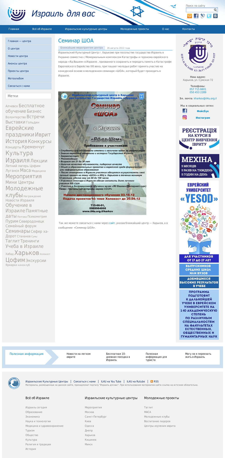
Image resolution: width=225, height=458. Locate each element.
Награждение (32, 196)
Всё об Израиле (42, 29)
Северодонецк (31, 221)
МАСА (147, 412)
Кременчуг (33, 146)
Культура (31, 439)
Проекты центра (18, 71)
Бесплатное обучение (25, 108)
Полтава (22, 216)
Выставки (15, 122)
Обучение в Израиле (18, 207)
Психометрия (37, 216)
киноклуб (24, 265)
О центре (14, 48)
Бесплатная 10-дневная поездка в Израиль (118, 357)
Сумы (34, 236)
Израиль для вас (48, 12)
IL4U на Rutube (136, 381)
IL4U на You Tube (111, 381)
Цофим (15, 259)
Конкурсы (39, 141)
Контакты (188, 29)
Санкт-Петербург (96, 416)
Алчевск (11, 106)
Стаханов (24, 236)
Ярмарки (11, 265)
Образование (33, 412)
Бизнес (34, 111)
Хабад (9, 254)
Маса (25, 170)
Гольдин (32, 122)
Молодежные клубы (157, 416)
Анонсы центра (17, 63)
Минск (89, 444)
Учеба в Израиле (24, 246)
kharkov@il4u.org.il (205, 98)
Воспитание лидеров (157, 421)
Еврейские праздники (19, 131)
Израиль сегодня (36, 407)
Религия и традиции (38, 444)
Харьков (26, 252)
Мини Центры (19, 182)
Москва (89, 412)
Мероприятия (23, 176)
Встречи (35, 116)
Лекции (38, 161)
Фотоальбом (16, 78)
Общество (31, 435)
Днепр (89, 430)
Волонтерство (15, 117)
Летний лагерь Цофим (22, 166)
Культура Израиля (19, 156)
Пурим (11, 221)
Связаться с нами (19, 85)
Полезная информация (27, 354)
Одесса (89, 425)
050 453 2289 (198, 92)
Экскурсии (36, 260)
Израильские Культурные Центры (46, 381)
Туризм (29, 430)
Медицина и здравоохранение (44, 425)
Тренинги (29, 241)
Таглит (12, 241)
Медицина (39, 171)
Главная (14, 29)
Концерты (13, 147)
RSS (156, 381)
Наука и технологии (38, 421)
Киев (88, 421)
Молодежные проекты (134, 29)
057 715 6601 (198, 89)
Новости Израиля (19, 200)
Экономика (32, 416)
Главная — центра (19, 41)
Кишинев (90, 439)
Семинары (17, 231)
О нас (165, 29)
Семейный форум (20, 226)
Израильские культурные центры (86, 29)
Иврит (43, 134)
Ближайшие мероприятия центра (81, 47)
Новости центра (18, 56)
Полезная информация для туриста (156, 357)
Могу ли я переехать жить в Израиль (198, 355)
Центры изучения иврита (160, 425)
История (16, 141)
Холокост (45, 254)
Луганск (12, 171)
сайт (112, 223)
